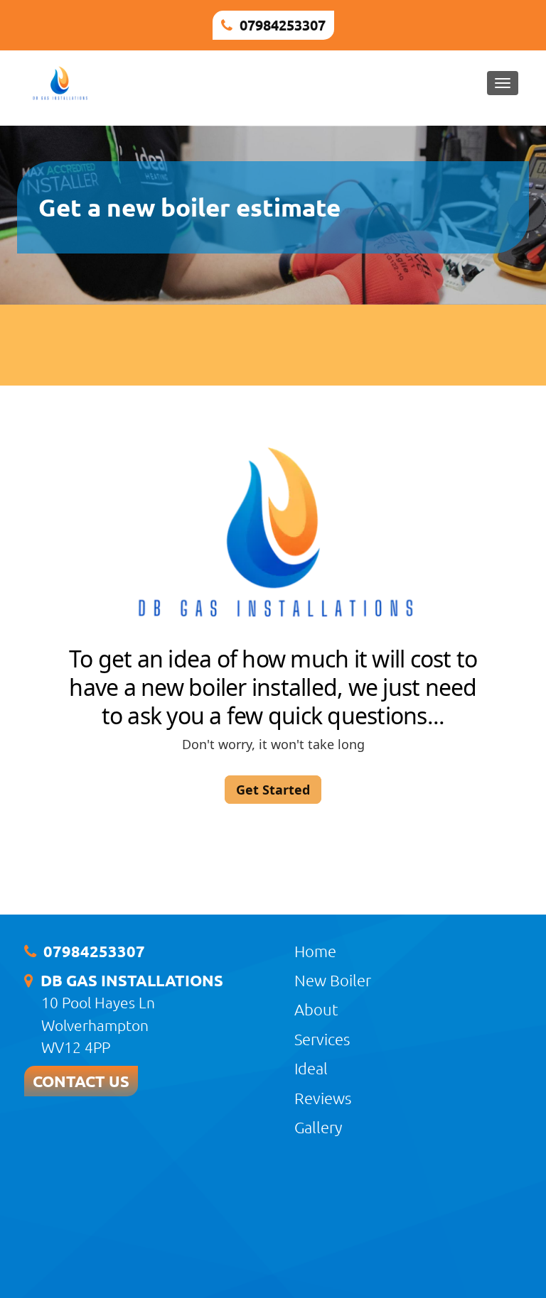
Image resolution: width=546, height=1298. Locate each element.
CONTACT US (81, 1081)
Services (322, 1039)
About (316, 1009)
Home (315, 951)
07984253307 (283, 25)
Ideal (311, 1068)
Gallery (318, 1127)
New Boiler (332, 980)
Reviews (322, 1098)
